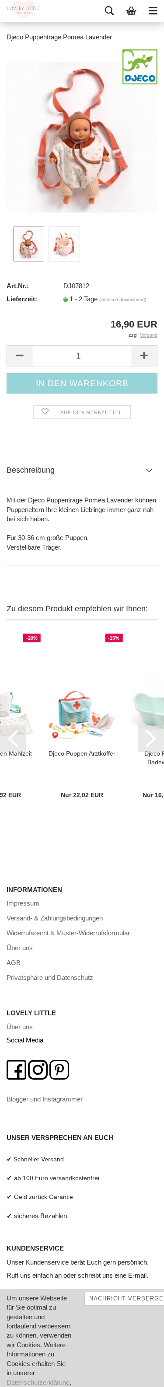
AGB (14, 962)
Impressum (23, 903)
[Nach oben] (140, 1374)
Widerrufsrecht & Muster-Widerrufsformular (68, 933)
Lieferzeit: (22, 299)
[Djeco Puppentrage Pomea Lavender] (82, 136)
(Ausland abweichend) (123, 299)
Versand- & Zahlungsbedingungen (55, 918)
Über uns (20, 947)
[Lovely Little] (20, 11)
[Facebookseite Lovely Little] (16, 1069)
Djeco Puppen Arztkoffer (82, 753)
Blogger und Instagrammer (45, 1099)
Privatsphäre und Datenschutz (50, 977)
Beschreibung (31, 470)
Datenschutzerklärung (38, 1382)
